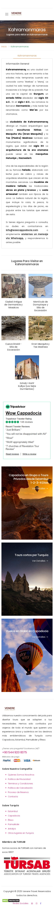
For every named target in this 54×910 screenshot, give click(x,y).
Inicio (4, 46)
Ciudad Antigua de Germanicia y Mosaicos (13, 304)
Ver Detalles (39, 488)
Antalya (12, 828)
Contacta (13, 796)
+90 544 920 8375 (14, 752)
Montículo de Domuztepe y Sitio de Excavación (40, 306)
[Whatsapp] (32, 903)
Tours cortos (31, 555)
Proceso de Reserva (18, 792)
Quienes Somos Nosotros (21, 774)
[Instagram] (36, 903)
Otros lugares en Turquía (21, 833)
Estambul (13, 811)
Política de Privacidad (19, 779)
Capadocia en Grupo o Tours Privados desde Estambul (28, 479)
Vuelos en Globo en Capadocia (27, 631)
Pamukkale (13, 824)
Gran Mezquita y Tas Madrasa (40, 345)
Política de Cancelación (20, 787)
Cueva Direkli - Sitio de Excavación (13, 346)
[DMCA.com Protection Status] (27, 900)
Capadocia (14, 815)
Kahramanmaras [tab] (27, 55)
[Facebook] (40, 903)
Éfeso (10, 820)
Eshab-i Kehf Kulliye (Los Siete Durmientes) (27, 386)
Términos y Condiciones (20, 783)
